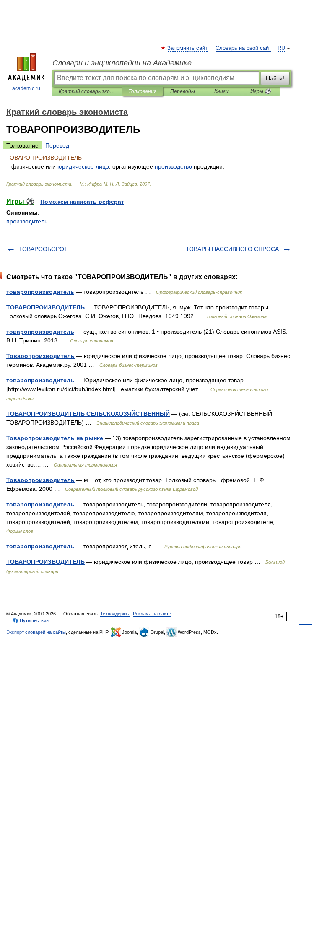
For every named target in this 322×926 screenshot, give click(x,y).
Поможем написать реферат (82, 201)
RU (281, 48)
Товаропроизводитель (40, 356)
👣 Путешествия (31, 620)
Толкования (142, 91)
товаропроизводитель (40, 291)
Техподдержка (115, 613)
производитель (26, 221)
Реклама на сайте (152, 613)
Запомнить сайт (188, 48)
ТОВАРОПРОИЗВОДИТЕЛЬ (45, 307)
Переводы (182, 91)
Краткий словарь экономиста (87, 91)
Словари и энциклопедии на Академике (122, 63)
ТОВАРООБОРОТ (43, 249)
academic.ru (26, 88)
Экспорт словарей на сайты (36, 632)
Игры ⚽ (260, 91)
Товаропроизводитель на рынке (54, 438)
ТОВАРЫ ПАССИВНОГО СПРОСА (232, 249)
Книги (221, 91)
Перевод (57, 145)
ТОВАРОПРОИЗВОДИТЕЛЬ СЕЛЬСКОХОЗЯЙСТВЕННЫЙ (88, 413)
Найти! (275, 78)
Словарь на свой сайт (243, 48)
